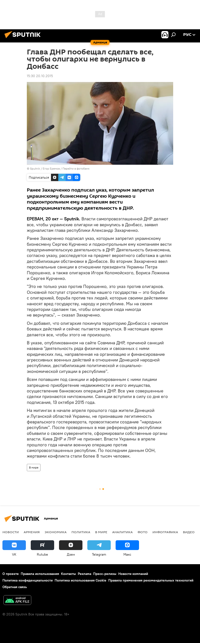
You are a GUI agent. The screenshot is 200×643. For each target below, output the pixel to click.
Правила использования (40, 574)
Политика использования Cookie (80, 580)
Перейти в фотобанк (76, 168)
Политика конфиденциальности (27, 580)
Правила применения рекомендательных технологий (150, 580)
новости (10, 532)
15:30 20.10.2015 (40, 76)
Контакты (68, 574)
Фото (143, 532)
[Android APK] (17, 600)
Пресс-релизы (104, 574)
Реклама (84, 574)
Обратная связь (14, 587)
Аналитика (122, 532)
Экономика (56, 532)
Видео (189, 532)
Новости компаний (133, 574)
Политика (80, 532)
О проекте (10, 574)
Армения (32, 532)
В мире (33, 467)
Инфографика (165, 532)
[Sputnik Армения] (23, 39)
